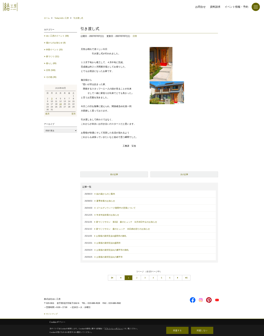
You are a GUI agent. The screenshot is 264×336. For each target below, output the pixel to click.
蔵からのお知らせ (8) (56, 43)
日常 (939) (50, 70)
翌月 (74, 114)
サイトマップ (52, 314)
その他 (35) (51, 77)
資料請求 (215, 6)
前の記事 (114, 174)
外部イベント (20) (54, 49)
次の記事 (184, 174)
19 (60, 104)
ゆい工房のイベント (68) (57, 36)
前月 (47, 114)
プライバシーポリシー (114, 328)
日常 (135, 36)
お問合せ (200, 6)
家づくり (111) (52, 56)
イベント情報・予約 (236, 6)
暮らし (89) (51, 63)
